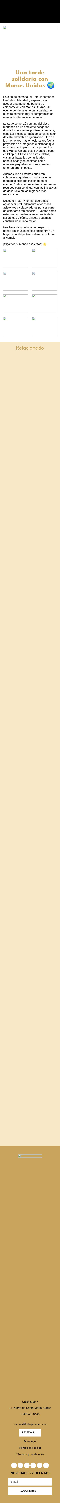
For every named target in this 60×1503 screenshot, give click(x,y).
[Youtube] (46, 1465)
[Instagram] (39, 1465)
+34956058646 (30, 1414)
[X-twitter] (14, 1465)
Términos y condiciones (30, 1454)
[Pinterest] (33, 1465)
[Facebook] (20, 1465)
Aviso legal (30, 1441)
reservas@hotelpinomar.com (30, 1424)
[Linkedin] (27, 1465)
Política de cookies (30, 1448)
